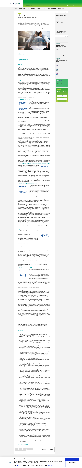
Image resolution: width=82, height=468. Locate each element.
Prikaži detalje (50, 465)
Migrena (19, 13)
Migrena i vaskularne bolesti (22, 58)
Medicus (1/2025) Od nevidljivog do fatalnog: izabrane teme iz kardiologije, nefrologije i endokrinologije (61, 75)
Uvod (19, 53)
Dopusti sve (72, 459)
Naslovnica (16, 10)
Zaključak (19, 60)
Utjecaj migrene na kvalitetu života (23, 59)
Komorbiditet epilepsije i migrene (61, 15)
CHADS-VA (58, 83)
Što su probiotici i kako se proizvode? (62, 50)
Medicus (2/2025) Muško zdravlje (60, 69)
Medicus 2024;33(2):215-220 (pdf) (23, 444)
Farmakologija (58, 43)
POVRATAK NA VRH (51, 450)
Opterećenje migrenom (21, 54)
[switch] (27, 465)
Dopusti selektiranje (72, 462)
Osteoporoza (58, 53)
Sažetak (19, 52)
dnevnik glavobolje (17, 450)
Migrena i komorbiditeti (59, 22)
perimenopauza (24, 450)
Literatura (19, 61)
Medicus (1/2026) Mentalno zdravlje (60, 66)
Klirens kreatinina (59, 82)
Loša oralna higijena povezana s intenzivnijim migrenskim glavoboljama (61, 27)
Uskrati (72, 465)
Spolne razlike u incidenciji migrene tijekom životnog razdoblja (27, 55)
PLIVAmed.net (29, 5)
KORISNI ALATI (59, 80)
